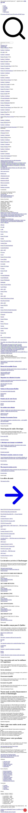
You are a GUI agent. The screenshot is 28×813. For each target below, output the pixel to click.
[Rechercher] (1, 44)
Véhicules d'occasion (7, 764)
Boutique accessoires (7, 774)
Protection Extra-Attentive (8, 780)
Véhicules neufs (6, 761)
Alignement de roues (7, 777)
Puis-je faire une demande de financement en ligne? (13, 732)
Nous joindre (6, 12)
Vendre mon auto (7, 765)
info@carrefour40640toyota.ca (7, 195)
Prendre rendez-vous (7, 772)
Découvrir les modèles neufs (7, 632)
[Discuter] (25, 810)
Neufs (4, 5)
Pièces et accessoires (7, 773)
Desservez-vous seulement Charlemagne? (11, 735)
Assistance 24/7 (4, 45)
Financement (6, 766)
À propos (5, 785)
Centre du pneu (6, 776)
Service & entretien (7, 771)
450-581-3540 (4, 194)
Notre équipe (9, 196)
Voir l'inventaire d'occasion (6, 344)
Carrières (5, 787)
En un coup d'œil (4, 436)
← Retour (3, 217)
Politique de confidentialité (6, 809)
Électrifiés (5, 8)
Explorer (3, 50)
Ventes (2, 201)
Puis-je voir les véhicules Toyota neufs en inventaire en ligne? (13, 730)
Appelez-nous (4, 46)
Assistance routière (7, 778)
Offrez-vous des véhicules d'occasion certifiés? (12, 731)
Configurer (7, 50)
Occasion (5, 7)
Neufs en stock (6, 762)
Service (4, 9)
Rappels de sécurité (7, 779)
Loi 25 (22, 809)
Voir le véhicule (4, 578)
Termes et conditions (16, 809)
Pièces (4, 10)
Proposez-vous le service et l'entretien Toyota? (11, 734)
